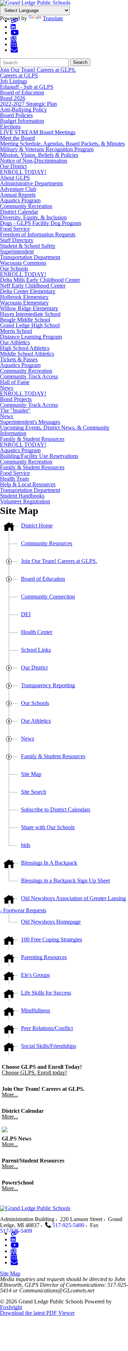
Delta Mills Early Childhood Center (40, 280)
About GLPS (15, 178)
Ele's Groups (35, 975)
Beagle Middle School (25, 320)
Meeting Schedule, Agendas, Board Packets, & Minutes (62, 144)
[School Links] (14, 21)
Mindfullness (35, 1010)
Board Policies (16, 115)
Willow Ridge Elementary (29, 308)
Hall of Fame (15, 382)
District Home (37, 526)
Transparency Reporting (48, 685)
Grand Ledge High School (30, 325)
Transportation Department (30, 257)
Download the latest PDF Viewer (37, 1313)
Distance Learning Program (31, 337)
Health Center (36, 632)
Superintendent (17, 251)
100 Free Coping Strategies (51, 939)
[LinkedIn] (13, 27)
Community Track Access (29, 376)
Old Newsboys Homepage (51, 922)
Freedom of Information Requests (37, 234)
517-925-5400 (68, 1225)
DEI (26, 614)
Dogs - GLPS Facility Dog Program (40, 223)
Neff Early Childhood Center (32, 286)
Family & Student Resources (32, 439)
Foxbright (11, 1307)
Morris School (16, 331)
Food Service (15, 229)
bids (25, 845)
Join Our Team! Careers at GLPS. (38, 70)
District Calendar (19, 212)
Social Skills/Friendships (48, 1046)
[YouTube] (15, 32)
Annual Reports (18, 195)
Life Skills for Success (46, 993)
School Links (36, 650)
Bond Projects (16, 399)
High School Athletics (24, 348)
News (6, 388)
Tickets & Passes (19, 359)
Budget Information (22, 121)
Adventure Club (18, 189)
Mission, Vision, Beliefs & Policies (39, 155)
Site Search (33, 792)
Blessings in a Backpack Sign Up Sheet (65, 880)
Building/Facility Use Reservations (39, 456)
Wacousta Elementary (24, 303)
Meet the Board (17, 138)
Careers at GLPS (19, 75)
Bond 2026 (12, 98)
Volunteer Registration (25, 501)
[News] (13, 38)
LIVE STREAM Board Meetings (37, 132)
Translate (53, 18)
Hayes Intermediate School (30, 314)
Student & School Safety (27, 246)
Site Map (31, 774)
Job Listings (13, 81)
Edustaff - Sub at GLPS (26, 87)
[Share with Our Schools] (14, 50)
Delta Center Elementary (27, 291)
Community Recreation (26, 206)
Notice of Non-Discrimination (33, 161)
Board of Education (22, 92)
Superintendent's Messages (30, 422)
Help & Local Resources (27, 484)
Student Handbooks (22, 496)
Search (80, 62)
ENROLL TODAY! (23, 172)
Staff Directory (16, 240)
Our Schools (14, 269)
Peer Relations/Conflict (47, 1028)
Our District (13, 166)
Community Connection (48, 597)
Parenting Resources (44, 957)
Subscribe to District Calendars (55, 809)
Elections (10, 127)
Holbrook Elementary (24, 297)
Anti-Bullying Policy (23, 109)
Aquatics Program (20, 200)
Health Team (14, 479)
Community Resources (46, 543)
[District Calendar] (14, 44)
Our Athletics (15, 342)
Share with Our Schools (48, 827)
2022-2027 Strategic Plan (28, 104)
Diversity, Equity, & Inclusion (33, 217)
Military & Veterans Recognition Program (47, 149)
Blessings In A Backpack (49, 863)
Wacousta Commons (23, 263)
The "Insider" (15, 411)
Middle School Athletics (27, 354)
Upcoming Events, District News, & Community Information (55, 430)
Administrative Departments (31, 183)
